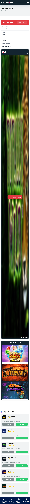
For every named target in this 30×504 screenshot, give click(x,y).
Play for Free (16, 197)
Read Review (8, 424)
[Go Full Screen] (5, 52)
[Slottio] (4, 474)
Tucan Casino (11, 485)
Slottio (9, 471)
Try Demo (15, 353)
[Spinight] (4, 433)
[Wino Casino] (4, 419)
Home (2, 13)
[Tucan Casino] (4, 487)
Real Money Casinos (18, 501)
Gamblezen (11, 443)
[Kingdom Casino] (4, 460)
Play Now (22, 424)
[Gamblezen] (4, 446)
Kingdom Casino (12, 457)
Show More (21, 22)
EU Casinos (26, 501)
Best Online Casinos (4, 501)
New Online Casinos (11, 501)
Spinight (10, 430)
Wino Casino (11, 416)
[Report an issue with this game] (3, 52)
